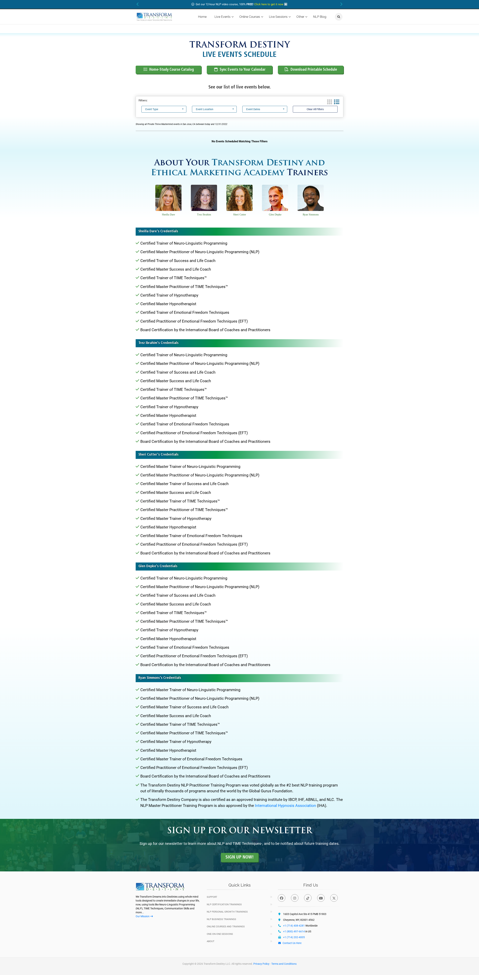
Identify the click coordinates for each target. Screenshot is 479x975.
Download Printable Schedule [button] (314, 70)
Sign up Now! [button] (239, 857)
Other (300, 17)
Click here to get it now (268, 4)
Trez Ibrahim (204, 214)
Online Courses (249, 17)
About (210, 941)
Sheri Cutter (239, 214)
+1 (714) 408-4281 (294, 925)
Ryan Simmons (311, 214)
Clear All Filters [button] (315, 109)
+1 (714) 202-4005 (294, 937)
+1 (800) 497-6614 (294, 931)
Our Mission (143, 916)
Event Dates (253, 109)
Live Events (222, 17)
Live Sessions (278, 17)
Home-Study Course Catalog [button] (171, 70)
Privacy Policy (261, 963)
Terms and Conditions (284, 963)
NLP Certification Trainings (224, 904)
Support (212, 897)
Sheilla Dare (168, 214)
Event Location (204, 109)
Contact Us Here (292, 943)
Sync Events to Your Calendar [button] (243, 70)
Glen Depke (275, 214)
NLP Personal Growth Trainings (227, 911)
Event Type (151, 109)
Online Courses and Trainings (226, 926)
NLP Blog (319, 17)
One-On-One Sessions (220, 934)
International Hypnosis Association (285, 805)
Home (202, 17)
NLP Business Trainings (221, 919)
